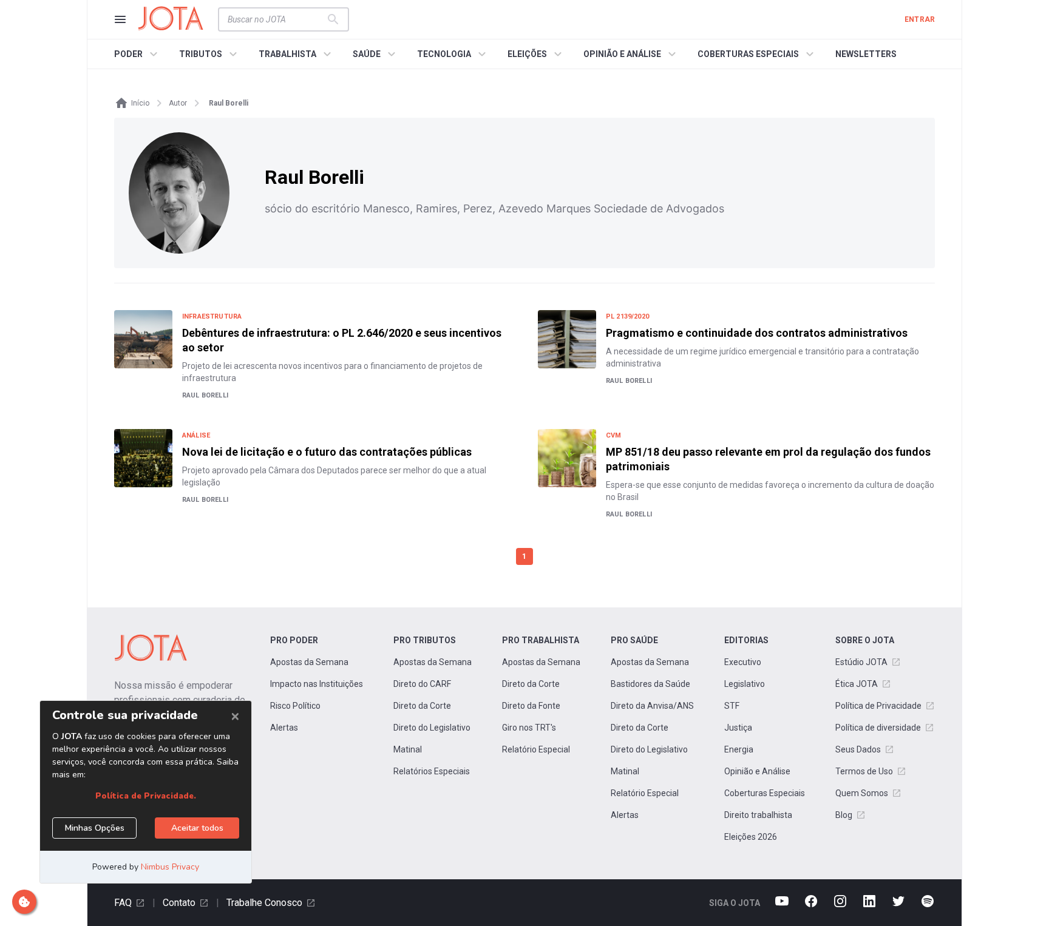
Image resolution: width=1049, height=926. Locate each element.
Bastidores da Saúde (650, 684)
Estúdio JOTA (861, 662)
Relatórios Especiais (431, 771)
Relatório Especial (536, 749)
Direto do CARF (422, 684)
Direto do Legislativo (431, 727)
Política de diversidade (878, 727)
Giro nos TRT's (529, 727)
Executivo (742, 662)
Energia (738, 749)
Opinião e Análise (757, 771)
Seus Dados (858, 749)
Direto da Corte (422, 706)
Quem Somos (861, 793)
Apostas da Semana (309, 662)
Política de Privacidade (878, 706)
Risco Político (295, 706)
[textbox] (276, 19)
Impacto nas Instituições (316, 684)
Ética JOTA (856, 684)
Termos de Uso (864, 771)
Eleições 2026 (750, 837)
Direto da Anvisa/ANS (652, 706)
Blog (843, 815)
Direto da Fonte (531, 706)
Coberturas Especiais (764, 793)
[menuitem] (137, 54)
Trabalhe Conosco (264, 902)
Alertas (284, 727)
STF (731, 706)
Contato (179, 902)
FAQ (123, 902)
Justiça (738, 727)
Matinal (407, 749)
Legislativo (744, 684)
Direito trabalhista (758, 815)
